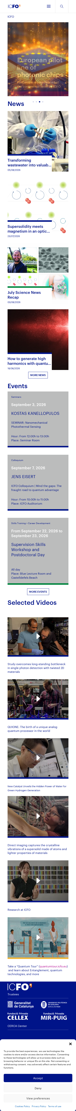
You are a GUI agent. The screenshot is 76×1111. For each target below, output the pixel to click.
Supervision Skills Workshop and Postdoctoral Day (28, 549)
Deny (38, 1088)
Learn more (23, 92)
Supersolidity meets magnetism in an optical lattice (29, 231)
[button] (70, 1044)
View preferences (38, 1098)
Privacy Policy (39, 1106)
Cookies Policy (22, 1106)
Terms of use (54, 1106)
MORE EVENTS (38, 591)
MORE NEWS (38, 375)
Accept (38, 1078)
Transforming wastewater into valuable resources (30, 165)
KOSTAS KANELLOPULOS (35, 413)
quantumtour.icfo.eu (53, 966)
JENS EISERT (23, 476)
